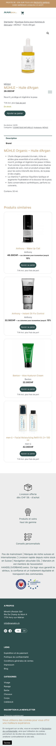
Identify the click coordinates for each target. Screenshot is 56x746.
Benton (28, 379)
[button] (47, 33)
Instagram (5, 632)
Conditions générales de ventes (18, 661)
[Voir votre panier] (22, 12)
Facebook (10, 632)
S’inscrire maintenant (13, 715)
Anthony (28, 252)
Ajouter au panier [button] (28, 265)
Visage (7, 682)
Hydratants (38, 127)
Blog (6, 668)
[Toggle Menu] (50, 92)
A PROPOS (9, 605)
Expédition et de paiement (16, 653)
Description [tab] (11, 138)
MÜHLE (7, 84)
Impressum (9, 665)
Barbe (6, 690)
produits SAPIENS (41, 2)
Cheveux (8, 694)
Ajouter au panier (15, 113)
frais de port (21, 103)
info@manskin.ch (12, 623)
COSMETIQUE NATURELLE (23, 127)
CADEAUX (8, 702)
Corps (7, 698)
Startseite (8, 22)
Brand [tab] (9, 143)
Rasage (7, 686)
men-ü (28, 444)
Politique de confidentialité (16, 657)
